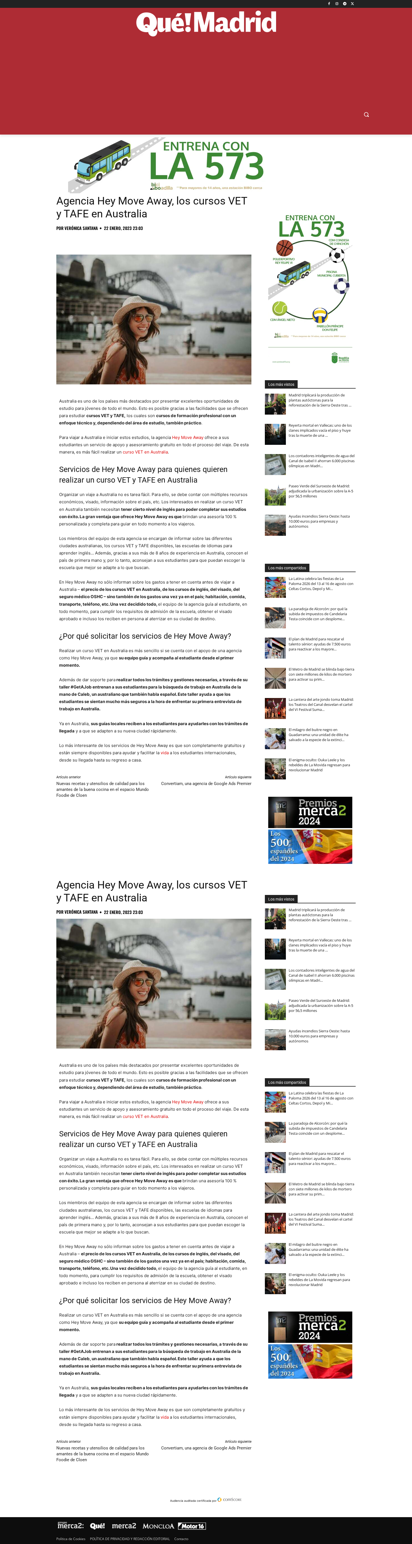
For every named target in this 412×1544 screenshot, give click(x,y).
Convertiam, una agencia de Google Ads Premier (206, 783)
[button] (366, 114)
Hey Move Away (187, 437)
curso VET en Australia (145, 452)
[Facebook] (329, 4)
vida (165, 752)
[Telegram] (344, 4)
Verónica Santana (81, 228)
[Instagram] (337, 4)
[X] (352, 4)
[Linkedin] (126, 240)
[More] (152, 240)
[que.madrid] (206, 24)
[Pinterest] (87, 240)
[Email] (139, 240)
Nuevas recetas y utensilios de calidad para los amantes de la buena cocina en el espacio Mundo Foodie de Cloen (102, 789)
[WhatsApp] (100, 240)
